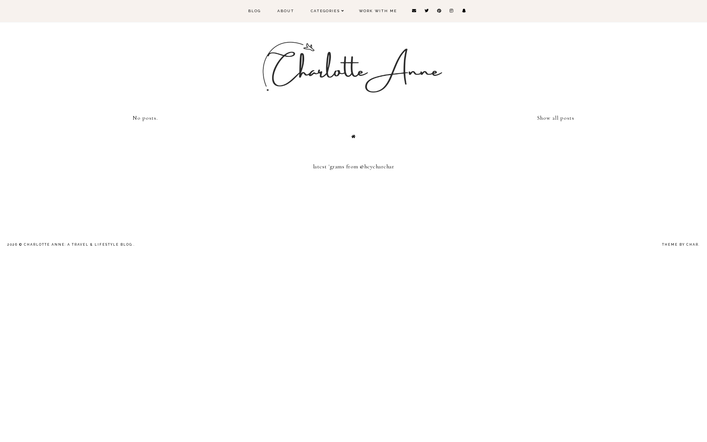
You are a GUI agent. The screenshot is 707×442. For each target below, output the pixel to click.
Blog (254, 11)
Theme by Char (680, 244)
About (285, 11)
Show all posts (555, 118)
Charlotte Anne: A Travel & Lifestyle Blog (79, 244)
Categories (325, 11)
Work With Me (378, 11)
